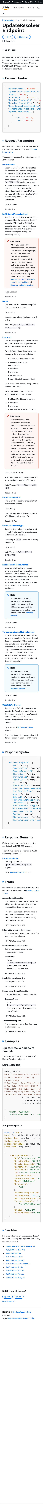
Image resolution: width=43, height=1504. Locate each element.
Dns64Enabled (16, 89)
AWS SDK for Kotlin (14, 1267)
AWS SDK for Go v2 (14, 1257)
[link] (29, 20)
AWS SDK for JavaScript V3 (18, 1263)
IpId (18, 117)
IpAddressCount (21, 785)
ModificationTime (22, 791)
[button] (9, 50)
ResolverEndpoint (18, 762)
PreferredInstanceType (25, 800)
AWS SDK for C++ (13, 1253)
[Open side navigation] (3, 14)
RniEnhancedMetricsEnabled (24, 106)
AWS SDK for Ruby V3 (15, 1277)
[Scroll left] (12, 8)
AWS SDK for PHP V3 (15, 1270)
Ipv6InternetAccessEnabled (24, 92)
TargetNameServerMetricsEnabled (18, 632)
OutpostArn (19, 797)
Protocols (14, 97)
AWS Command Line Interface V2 (20, 1246)
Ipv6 (18, 120)
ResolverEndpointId (20, 100)
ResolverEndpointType (21, 103)
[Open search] (38, 7)
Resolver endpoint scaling (22, 285)
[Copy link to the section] (2, 78)
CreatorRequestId (22, 771)
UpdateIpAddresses (19, 112)
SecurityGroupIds (22, 811)
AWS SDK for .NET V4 (15, 1250)
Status (16, 814)
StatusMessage (20, 817)
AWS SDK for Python (15, 1274)
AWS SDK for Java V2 (15, 1260)
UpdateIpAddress (25, 727)
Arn (14, 765)
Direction (18, 774)
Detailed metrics (18, 688)
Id (14, 783)
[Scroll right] (33, 8)
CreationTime (20, 768)
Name (11, 94)
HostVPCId (18, 780)
